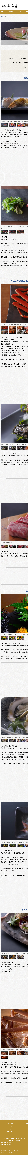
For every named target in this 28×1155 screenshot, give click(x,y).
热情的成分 (11, 1129)
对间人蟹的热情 (11, 1132)
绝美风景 (10, 1123)
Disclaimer (3, 1152)
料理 (10, 1126)
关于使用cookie (10, 1152)
